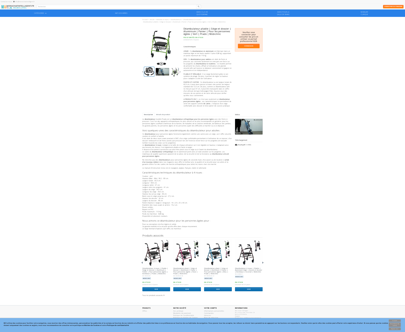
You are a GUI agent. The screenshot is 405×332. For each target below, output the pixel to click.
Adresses (207, 315)
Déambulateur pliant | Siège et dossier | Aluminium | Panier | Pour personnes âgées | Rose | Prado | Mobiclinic (185, 271)
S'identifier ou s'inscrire (393, 6)
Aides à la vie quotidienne (202, 13)
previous (158, 63)
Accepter (394, 320)
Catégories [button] (40, 13)
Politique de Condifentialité (183, 315)
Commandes (209, 313)
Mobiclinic (147, 278)
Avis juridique (178, 311)
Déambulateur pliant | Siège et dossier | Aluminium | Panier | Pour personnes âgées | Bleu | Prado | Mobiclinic (216, 271)
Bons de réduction (211, 318)
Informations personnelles (214, 311)
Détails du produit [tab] (163, 114)
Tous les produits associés (153, 295)
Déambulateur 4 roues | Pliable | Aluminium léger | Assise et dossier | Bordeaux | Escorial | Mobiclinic (248, 270)
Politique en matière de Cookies (185, 318)
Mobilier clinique (364, 13)
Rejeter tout (394, 329)
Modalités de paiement (182, 313)
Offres (144, 311)
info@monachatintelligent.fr (24, 2)
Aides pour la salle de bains (283, 13)
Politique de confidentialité (118, 325)
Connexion (248, 46)
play (161, 63)
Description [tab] (148, 114)
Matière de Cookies (92, 325)
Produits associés (152, 235)
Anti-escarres (121, 13)
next (164, 63)
